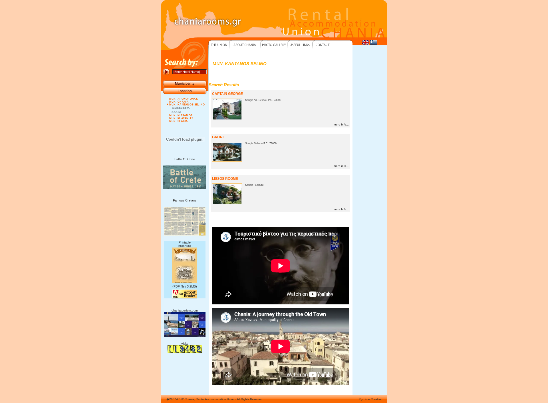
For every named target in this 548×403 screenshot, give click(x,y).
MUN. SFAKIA (178, 121)
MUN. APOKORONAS (183, 98)
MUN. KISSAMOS (181, 115)
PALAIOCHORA (180, 108)
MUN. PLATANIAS (181, 118)
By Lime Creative (370, 399)
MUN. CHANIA (179, 101)
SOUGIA (176, 112)
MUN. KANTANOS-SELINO (187, 104)
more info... (341, 124)
